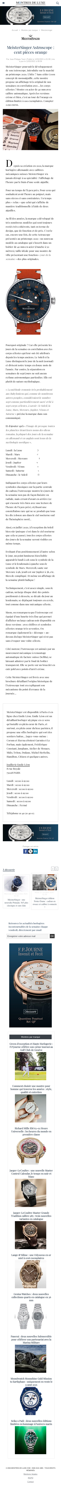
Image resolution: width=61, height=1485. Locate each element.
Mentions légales (30, 1474)
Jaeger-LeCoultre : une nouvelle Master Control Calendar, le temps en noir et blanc (31, 1173)
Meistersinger (46, 30)
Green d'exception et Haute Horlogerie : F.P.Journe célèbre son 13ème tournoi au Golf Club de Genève (31, 1046)
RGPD (30, 1478)
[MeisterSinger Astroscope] (30, 110)
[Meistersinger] (30, 37)
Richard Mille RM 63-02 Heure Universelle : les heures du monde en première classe (31, 1131)
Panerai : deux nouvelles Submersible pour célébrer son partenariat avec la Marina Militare (31, 1339)
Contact (30, 1482)
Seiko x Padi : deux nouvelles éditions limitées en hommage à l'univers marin (31, 1422)
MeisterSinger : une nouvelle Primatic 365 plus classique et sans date (16, 902)
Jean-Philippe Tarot (17, 59)
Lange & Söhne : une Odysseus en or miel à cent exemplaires (31, 1256)
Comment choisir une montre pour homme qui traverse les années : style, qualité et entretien (31, 1089)
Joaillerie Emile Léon (18, 764)
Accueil (15, 30)
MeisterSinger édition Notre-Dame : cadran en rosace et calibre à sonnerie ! (45, 902)
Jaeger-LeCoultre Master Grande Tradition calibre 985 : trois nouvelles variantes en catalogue (31, 1215)
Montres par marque (29, 30)
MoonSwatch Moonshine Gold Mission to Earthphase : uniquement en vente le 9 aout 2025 (31, 1381)
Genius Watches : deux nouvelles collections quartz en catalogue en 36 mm (31, 1297)
